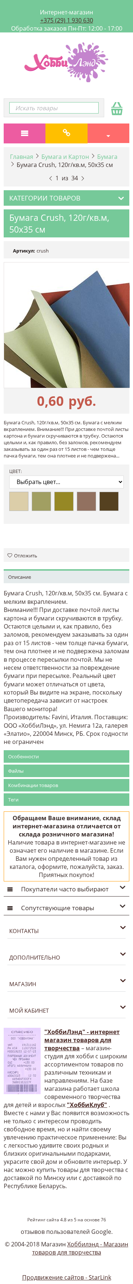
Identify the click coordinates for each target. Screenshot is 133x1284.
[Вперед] (82, 177)
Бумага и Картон (65, 157)
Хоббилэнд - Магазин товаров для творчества (80, 1248)
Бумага (107, 157)
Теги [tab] (13, 799)
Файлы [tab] (16, 771)
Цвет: (15, 471)
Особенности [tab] (23, 756)
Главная (21, 157)
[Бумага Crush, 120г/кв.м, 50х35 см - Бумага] (66, 325)
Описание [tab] (19, 577)
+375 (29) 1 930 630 (66, 20)
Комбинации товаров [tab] (33, 785)
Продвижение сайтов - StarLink (66, 1277)
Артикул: (24, 250)
